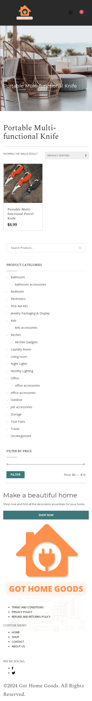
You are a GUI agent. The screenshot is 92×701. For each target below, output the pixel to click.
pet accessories (21, 407)
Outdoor (16, 400)
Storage (16, 414)
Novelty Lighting (22, 371)
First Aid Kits (19, 306)
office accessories (27, 385)
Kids (13, 320)
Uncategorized (21, 436)
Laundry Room (21, 349)
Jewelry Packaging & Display (30, 313)
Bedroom (17, 291)
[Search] (80, 247)
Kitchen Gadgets (26, 342)
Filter (15, 474)
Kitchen (16, 335)
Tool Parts (18, 421)
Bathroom (18, 277)
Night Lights (19, 364)
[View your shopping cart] (84, 13)
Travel (15, 429)
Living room (19, 357)
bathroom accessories (30, 284)
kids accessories (26, 328)
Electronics (18, 299)
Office (15, 378)
